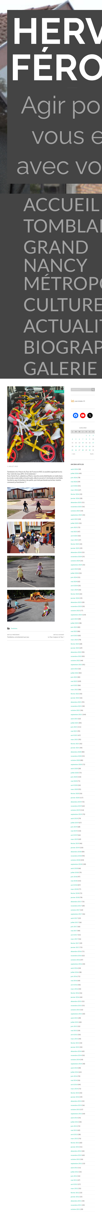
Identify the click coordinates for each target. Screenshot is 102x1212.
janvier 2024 (75, 598)
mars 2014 (74, 1089)
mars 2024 (74, 590)
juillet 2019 (74, 822)
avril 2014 (74, 1084)
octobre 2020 (75, 760)
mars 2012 (74, 1188)
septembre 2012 (76, 1163)
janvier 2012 (75, 1197)
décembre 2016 (76, 951)
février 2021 (75, 744)
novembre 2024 (76, 556)
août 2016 (74, 968)
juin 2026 (74, 477)
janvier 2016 (75, 997)
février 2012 (75, 1192)
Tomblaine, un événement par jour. (18, 636)
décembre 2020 (76, 752)
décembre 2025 (76, 502)
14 (83, 443)
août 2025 (74, 519)
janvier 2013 (75, 1147)
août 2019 (74, 818)
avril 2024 (74, 585)
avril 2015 (74, 1034)
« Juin (73, 454)
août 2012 (74, 1168)
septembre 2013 (76, 1114)
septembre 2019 (76, 814)
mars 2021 (74, 739)
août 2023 (74, 619)
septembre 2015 (76, 1014)
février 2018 (75, 893)
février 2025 (75, 544)
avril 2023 (74, 635)
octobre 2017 (75, 910)
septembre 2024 (76, 565)
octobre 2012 (75, 1159)
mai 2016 (74, 980)
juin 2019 (74, 827)
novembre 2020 (76, 756)
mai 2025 (74, 531)
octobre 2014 (75, 1059)
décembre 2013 (76, 1101)
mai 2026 (74, 482)
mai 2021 (74, 731)
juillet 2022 (74, 673)
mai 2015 (74, 1030)
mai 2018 (74, 881)
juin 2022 (74, 677)
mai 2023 (74, 631)
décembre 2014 (76, 1051)
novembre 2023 (76, 606)
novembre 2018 (76, 856)
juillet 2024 (74, 573)
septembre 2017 (76, 914)
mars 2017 (74, 939)
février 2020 (75, 793)
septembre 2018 (76, 864)
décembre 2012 (76, 1151)
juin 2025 (74, 527)
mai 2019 (74, 831)
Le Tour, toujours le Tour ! (56, 636)
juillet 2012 (74, 1172)
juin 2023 (74, 627)
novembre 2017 (76, 906)
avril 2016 (74, 985)
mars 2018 (74, 889)
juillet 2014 (74, 1072)
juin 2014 (74, 1076)
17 (93, 443)
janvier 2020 (75, 798)
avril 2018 (74, 885)
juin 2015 (74, 1026)
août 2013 (74, 1118)
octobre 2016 (75, 960)
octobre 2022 (75, 660)
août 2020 (74, 768)
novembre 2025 (76, 506)
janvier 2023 (75, 648)
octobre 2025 (75, 511)
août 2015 (74, 1018)
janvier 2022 (75, 698)
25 (72, 450)
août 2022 (74, 669)
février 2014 (75, 1093)
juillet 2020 (74, 773)
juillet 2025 (74, 523)
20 (79, 446)
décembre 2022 (76, 652)
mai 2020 (74, 781)
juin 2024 (74, 577)
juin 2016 (74, 976)
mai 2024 (74, 581)
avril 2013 (74, 1134)
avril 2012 (74, 1184)
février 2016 (75, 993)
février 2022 (75, 694)
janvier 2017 (75, 947)
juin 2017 (74, 926)
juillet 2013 (74, 1122)
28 (83, 450)
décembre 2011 (76, 1201)
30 (89, 450)
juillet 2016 (74, 972)
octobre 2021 (75, 710)
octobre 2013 (75, 1109)
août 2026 (74, 469)
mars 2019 (74, 839)
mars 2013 (74, 1138)
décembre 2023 (76, 602)
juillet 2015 (74, 1022)
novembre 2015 (76, 1005)
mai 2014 (74, 1080)
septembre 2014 (76, 1064)
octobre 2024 (75, 561)
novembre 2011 (76, 1205)
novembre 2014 (76, 1055)
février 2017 (75, 943)
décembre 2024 (76, 552)
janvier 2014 (75, 1097)
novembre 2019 (76, 806)
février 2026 (75, 494)
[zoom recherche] (93, 389)
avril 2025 (74, 536)
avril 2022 (74, 685)
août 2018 (74, 868)
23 (89, 446)
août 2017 (74, 918)
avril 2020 (74, 785)
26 (76, 450)
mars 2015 (74, 1039)
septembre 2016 (76, 964)
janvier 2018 (75, 897)
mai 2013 (74, 1130)
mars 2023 (74, 640)
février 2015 (75, 1043)
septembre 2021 (76, 714)
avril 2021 (74, 735)
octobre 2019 (75, 810)
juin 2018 (74, 876)
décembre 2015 (76, 1001)
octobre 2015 (75, 1010)
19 (76, 446)
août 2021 (74, 719)
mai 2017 (74, 931)
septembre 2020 (76, 764)
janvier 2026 (75, 498)
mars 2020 (74, 789)
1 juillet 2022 (12, 466)
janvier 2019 (75, 847)
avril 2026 (74, 486)
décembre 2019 (76, 802)
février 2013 (75, 1143)
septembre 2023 (76, 615)
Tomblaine (14, 628)
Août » (92, 454)
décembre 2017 (76, 901)
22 (86, 446)
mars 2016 (74, 989)
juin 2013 (74, 1126)
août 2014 (74, 1068)
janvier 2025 (75, 548)
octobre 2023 (75, 610)
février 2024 (75, 594)
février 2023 (75, 644)
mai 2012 (74, 1180)
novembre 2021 (76, 706)
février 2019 (75, 843)
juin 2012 (74, 1176)
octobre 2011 (75, 1209)
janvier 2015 (75, 1047)
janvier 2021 (75, 748)
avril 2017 (74, 935)
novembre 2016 (76, 955)
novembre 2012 (76, 1155)
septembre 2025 (76, 515)
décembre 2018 (76, 852)
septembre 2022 (76, 664)
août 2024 (74, 569)
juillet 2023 (74, 623)
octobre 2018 (75, 860)
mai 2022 (74, 681)
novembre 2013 (76, 1105)
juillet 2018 (74, 872)
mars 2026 (74, 490)
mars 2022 (74, 689)
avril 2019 (74, 835)
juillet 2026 (74, 473)
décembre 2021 (76, 702)
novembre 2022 (76, 656)
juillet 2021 (74, 723)
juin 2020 (74, 777)
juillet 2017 (74, 922)
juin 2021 (74, 727)
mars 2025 (74, 540)
